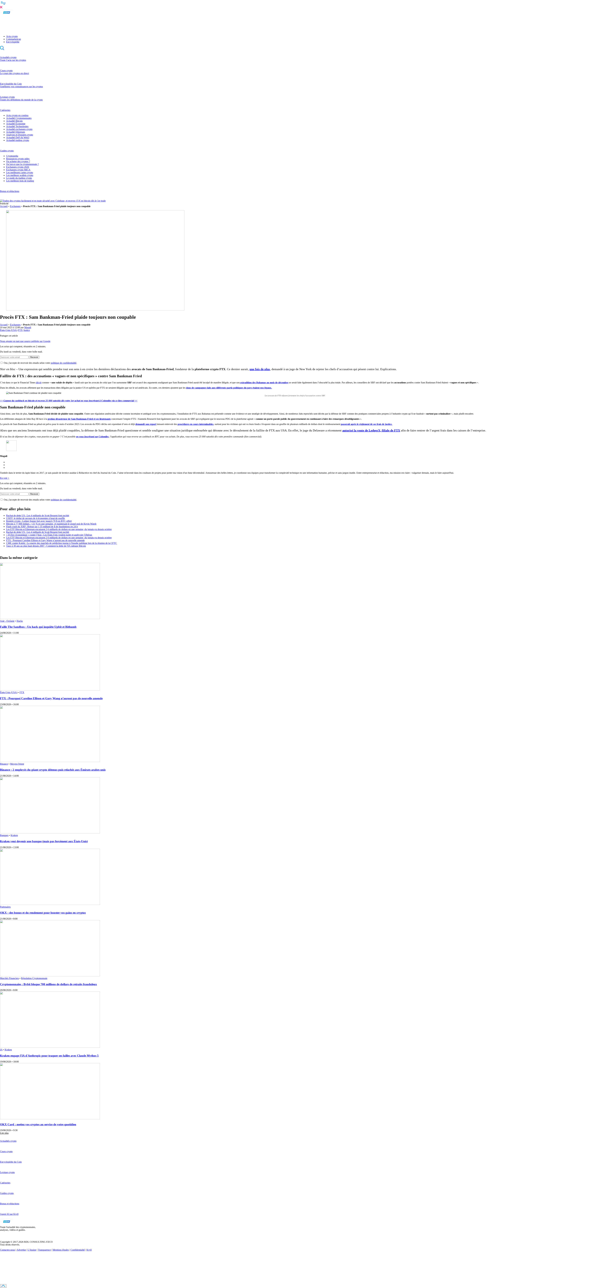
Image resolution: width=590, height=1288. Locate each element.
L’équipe (32, 1250)
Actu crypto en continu (17, 115)
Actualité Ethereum (15, 132)
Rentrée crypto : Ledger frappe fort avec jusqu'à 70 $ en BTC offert (39, 521)
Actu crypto (12, 36)
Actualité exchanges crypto (19, 129)
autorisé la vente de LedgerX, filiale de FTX (371, 430)
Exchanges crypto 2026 (17, 167)
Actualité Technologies (17, 126)
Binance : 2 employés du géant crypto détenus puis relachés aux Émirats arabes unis (53, 769)
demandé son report (145, 424)
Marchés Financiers (9, 978)
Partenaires (5, 907)
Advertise (21, 1250)
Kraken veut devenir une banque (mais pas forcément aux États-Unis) (44, 841)
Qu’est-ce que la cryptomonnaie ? (22, 164)
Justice (26, 330)
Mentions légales (61, 1250)
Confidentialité (78, 1250)
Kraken (14, 835)
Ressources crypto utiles (18, 158)
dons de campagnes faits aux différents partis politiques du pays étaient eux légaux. (229, 387)
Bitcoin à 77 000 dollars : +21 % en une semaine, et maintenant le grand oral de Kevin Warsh (51, 523)
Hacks (20, 621)
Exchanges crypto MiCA (18, 169)
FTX (20, 330)
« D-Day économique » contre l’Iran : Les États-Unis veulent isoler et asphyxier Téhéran (49, 535)
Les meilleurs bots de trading (20, 180)
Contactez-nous (7, 1250)
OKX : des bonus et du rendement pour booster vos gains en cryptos (43, 912)
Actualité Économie (15, 123)
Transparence (44, 1250)
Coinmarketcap (13, 39)
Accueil (4, 206)
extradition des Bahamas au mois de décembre (264, 382)
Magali (27, 327)
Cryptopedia (12, 156)
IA (1, 1049)
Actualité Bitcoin (14, 121)
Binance (4, 764)
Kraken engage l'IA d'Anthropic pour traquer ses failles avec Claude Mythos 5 (49, 1055)
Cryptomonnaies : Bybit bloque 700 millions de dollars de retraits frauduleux (48, 984)
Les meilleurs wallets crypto (19, 175)
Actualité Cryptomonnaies (18, 118)
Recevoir (34, 357)
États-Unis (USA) (8, 330)
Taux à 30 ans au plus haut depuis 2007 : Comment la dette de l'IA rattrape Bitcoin (46, 546)
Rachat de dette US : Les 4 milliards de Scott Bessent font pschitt (37, 515)
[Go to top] (3, 1286)
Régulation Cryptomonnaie (34, 978)
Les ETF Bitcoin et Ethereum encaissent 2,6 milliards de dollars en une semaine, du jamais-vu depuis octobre (59, 529)
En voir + (4, 478)
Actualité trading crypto (17, 140)
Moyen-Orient (17, 764)
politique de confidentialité (63, 363)
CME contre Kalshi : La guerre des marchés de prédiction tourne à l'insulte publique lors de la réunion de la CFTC (61, 543)
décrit (38, 382)
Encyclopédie (12, 42)
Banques (4, 835)
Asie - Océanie (7, 621)
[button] (295, 4)
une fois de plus (260, 369)
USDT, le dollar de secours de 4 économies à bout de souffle (35, 518)
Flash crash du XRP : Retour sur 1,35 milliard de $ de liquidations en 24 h (42, 526)
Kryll (89, 1250)
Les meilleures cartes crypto (19, 172)
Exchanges (15, 206)
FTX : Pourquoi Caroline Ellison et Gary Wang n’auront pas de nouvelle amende (45, 540)
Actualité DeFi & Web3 (17, 137)
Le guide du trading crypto (19, 178)
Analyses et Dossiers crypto (19, 134)
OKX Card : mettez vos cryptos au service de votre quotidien (38, 1124)
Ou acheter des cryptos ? (18, 161)
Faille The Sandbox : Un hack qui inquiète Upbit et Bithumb (38, 626)
